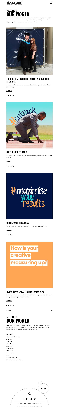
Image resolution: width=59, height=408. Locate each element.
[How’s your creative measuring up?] (29, 265)
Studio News (10, 343)
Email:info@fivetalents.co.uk (34, 403)
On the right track (16, 152)
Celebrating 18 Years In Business (15, 360)
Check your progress (17, 222)
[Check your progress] (29, 196)
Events (8, 355)
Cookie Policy (40, 406)
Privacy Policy (32, 406)
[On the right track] (29, 125)
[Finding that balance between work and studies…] (29, 51)
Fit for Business (11, 353)
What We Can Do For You (13, 337)
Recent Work (10, 346)
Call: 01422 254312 (22, 403)
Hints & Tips (10, 350)
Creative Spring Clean (12, 357)
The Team (9, 341)
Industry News (10, 348)
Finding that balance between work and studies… (27, 80)
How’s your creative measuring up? (25, 291)
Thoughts (9, 339)
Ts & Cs (36, 406)
